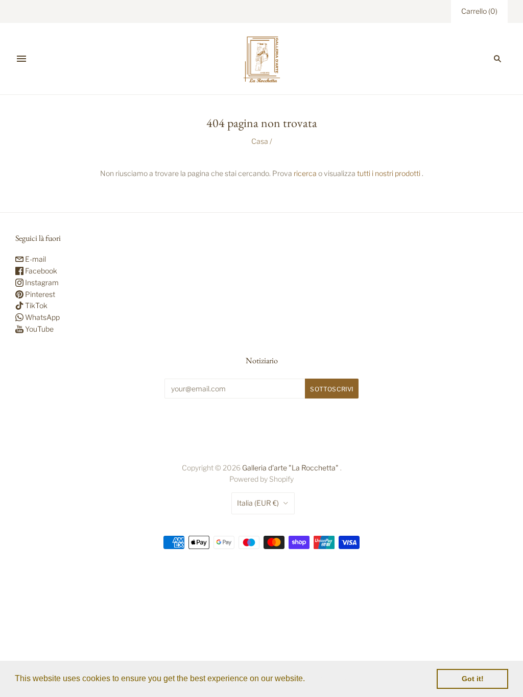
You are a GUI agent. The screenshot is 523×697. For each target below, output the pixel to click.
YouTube (38, 329)
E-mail (34, 259)
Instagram (41, 282)
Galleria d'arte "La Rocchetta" (290, 467)
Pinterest (39, 294)
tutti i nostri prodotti (388, 173)
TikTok (35, 305)
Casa (259, 141)
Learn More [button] (329, 678)
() (479, 11)
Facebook (40, 270)
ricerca (305, 173)
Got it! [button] (473, 679)
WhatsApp (41, 317)
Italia (258, 503)
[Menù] (21, 58)
